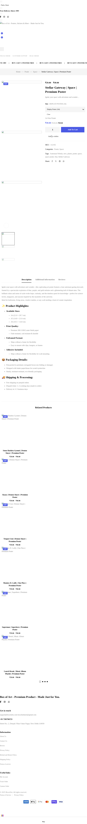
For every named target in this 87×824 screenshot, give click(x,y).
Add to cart (73, 130)
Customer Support (20, 56)
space (80, 154)
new (65, 154)
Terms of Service (5, 795)
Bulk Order (34, 56)
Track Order (5, 56)
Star (56, 157)
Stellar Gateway (64, 157)
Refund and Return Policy (8, 755)
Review (2, 746)
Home (18, 72)
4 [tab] (47, 681)
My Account (4, 777)
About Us (3, 736)
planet (69, 154)
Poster (27, 72)
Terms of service (5, 764)
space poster (49, 157)
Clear (48, 114)
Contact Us (3, 741)
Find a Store (5, 5)
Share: (47, 161)
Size (46, 104)
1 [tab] (40, 681)
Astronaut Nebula (56, 154)
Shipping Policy (5, 759)
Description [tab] (26, 279)
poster (75, 154)
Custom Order (4, 786)
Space (35, 72)
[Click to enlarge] (6, 225)
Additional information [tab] (45, 279)
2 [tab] (42, 681)
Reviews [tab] (61, 279)
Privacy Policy (4, 750)
